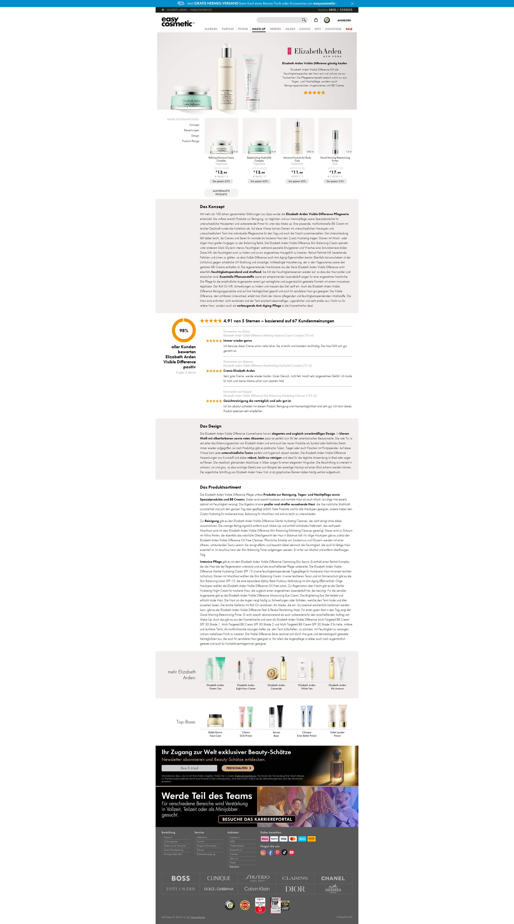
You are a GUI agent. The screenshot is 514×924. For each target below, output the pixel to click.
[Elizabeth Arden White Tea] (307, 669)
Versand (168, 837)
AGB (232, 841)
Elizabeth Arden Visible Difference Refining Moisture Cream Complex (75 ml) (268, 335)
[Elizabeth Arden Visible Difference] (216, 71)
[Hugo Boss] (181, 878)
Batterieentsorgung (206, 854)
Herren (275, 29)
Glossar (200, 850)
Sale (349, 29)
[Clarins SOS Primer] (246, 716)
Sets (317, 29)
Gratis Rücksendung (173, 850)
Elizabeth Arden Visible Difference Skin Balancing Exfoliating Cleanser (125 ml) (269, 395)
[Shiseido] (257, 878)
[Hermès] (333, 889)
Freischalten (236, 768)
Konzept (194, 125)
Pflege (243, 29)
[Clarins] (295, 878)
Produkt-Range (190, 141)
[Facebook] (270, 852)
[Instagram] (263, 852)
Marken (211, 29)
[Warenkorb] (316, 20)
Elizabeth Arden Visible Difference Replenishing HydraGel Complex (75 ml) (267, 365)
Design (195, 135)
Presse (233, 862)
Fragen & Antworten (207, 845)
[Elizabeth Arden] (314, 52)
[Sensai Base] (276, 716)
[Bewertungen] (314, 92)
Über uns (234, 858)
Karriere (234, 866)
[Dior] (295, 889)
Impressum (235, 837)
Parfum (228, 29)
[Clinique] (219, 878)
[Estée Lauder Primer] (337, 716)
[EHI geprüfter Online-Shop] (245, 905)
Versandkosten (198, 917)
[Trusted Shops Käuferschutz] (327, 20)
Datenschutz (236, 850)
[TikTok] (284, 852)
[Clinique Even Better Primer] (307, 716)
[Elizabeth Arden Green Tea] (215, 669)
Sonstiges (333, 29)
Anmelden (344, 20)
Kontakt (200, 841)
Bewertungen (191, 130)
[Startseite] (163, 9)
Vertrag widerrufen (173, 854)
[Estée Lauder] (181, 889)
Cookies (234, 854)
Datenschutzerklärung (245, 775)
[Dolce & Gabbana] (219, 889)
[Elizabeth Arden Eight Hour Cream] (246, 669)
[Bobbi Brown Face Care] (215, 716)
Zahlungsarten (171, 841)
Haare (290, 29)
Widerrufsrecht (237, 845)
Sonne (304, 29)
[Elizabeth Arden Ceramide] (276, 669)
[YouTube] (291, 852)
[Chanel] (333, 878)
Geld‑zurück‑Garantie (175, 845)
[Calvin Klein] (257, 889)
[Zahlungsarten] (306, 838)
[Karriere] (257, 807)
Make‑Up (259, 29)
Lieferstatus (202, 837)
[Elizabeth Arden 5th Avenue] (337, 669)
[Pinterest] (277, 852)
